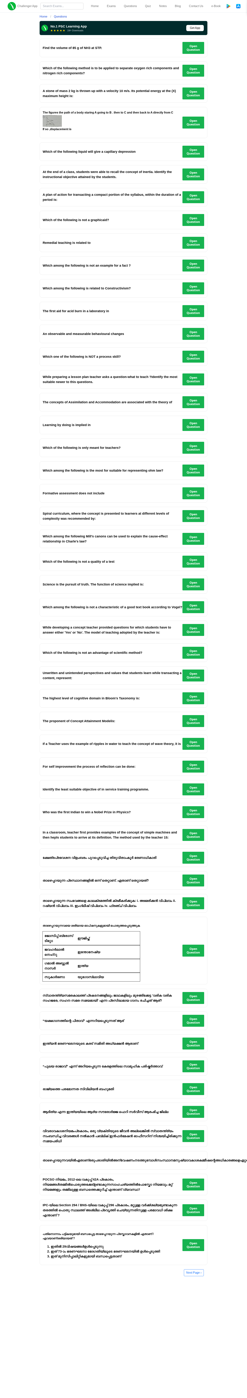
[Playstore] (228, 6)
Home (95, 6)
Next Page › (193, 1272)
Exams (111, 6)
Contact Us (196, 6)
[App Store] (238, 6)
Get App (195, 27)
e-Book (216, 6)
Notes (163, 6)
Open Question (193, 48)
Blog (178, 6)
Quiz (148, 6)
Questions (130, 6)
